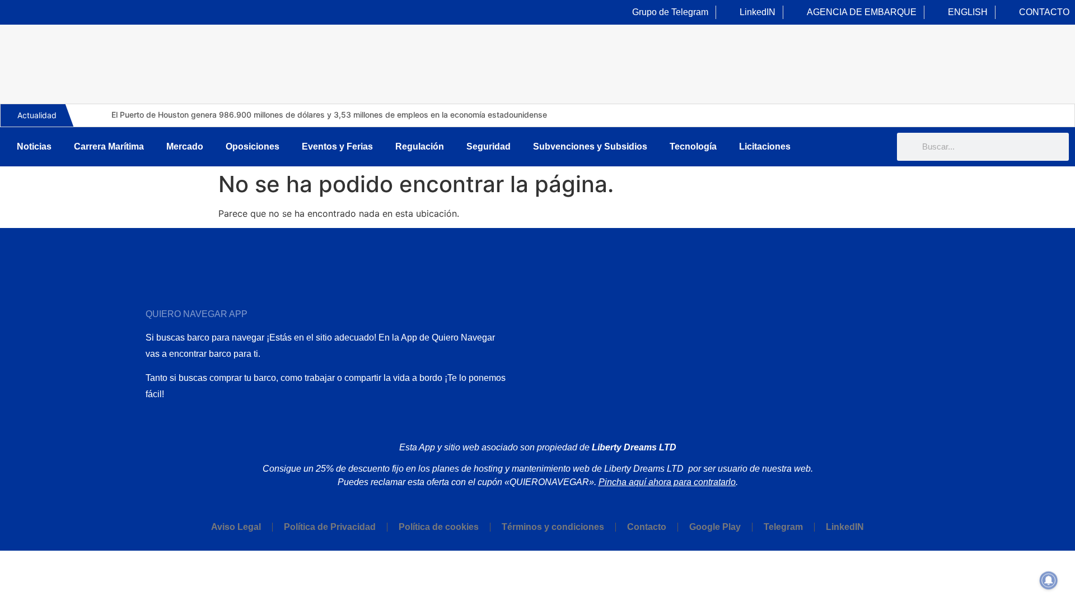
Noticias (34, 146)
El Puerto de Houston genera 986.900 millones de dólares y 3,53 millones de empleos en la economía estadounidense (329, 114)
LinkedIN (845, 527)
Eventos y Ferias (337, 146)
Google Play (715, 527)
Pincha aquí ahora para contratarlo (667, 482)
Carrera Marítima (109, 146)
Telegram (783, 527)
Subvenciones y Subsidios (590, 146)
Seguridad (488, 146)
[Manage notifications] (1049, 580)
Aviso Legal (236, 527)
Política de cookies (439, 527)
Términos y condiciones (553, 527)
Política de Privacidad (330, 527)
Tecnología (693, 146)
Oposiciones (252, 146)
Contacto (646, 527)
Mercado (184, 146)
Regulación (419, 146)
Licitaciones (765, 146)
